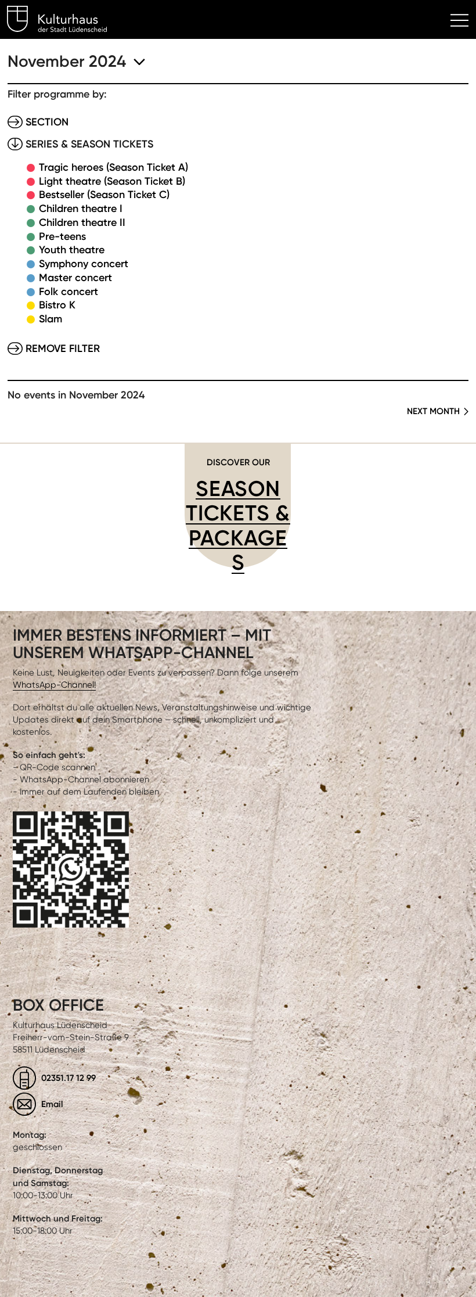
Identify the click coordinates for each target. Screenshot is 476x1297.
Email (52, 1103)
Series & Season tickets (89, 144)
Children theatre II (82, 222)
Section (47, 122)
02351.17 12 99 (68, 1077)
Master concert (75, 277)
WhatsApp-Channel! (54, 685)
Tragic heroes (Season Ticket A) (113, 167)
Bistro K (57, 305)
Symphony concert (83, 263)
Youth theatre (71, 249)
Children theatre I (80, 208)
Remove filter (63, 348)
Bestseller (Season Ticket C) (104, 194)
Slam (50, 318)
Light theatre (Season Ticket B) (112, 181)
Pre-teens (62, 236)
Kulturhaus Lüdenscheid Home (63, 21)
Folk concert (68, 291)
